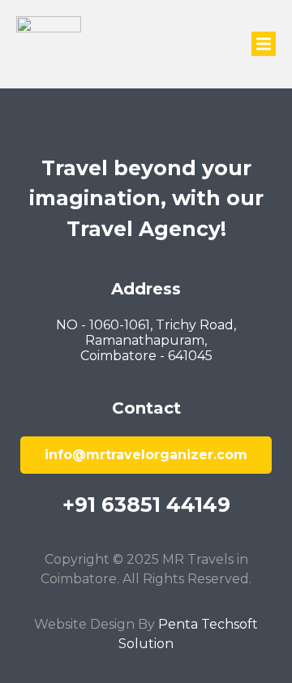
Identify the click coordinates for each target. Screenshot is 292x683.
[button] (263, 44)
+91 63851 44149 (146, 504)
